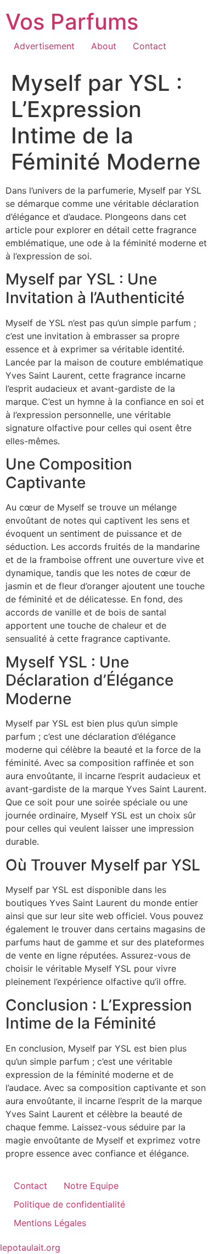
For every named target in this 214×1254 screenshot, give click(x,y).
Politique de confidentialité (69, 1204)
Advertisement (44, 45)
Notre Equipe (91, 1185)
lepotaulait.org (30, 1247)
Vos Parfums (71, 21)
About (103, 45)
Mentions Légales (50, 1222)
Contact (149, 45)
